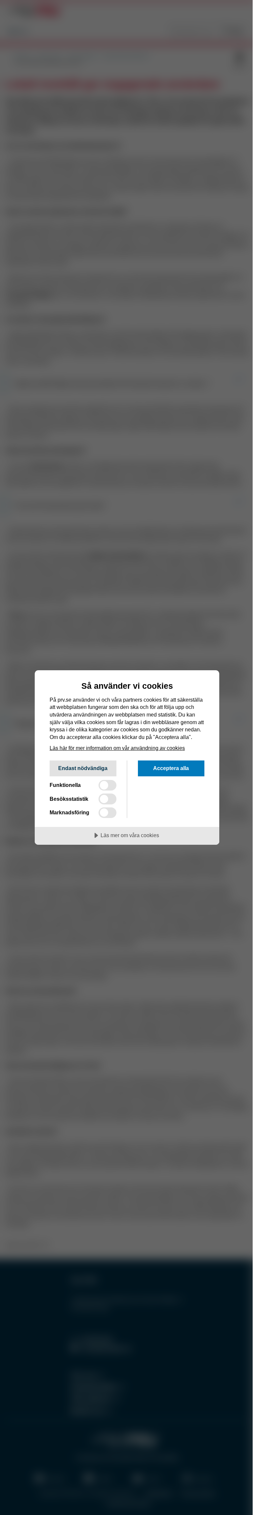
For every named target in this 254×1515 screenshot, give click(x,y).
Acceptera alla (171, 768)
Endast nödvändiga (82, 768)
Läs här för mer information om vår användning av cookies (117, 748)
